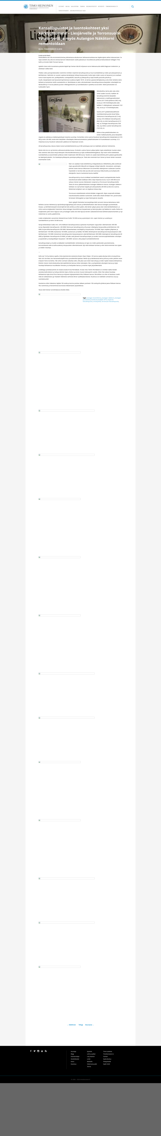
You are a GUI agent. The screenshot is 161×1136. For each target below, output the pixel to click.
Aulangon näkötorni (108, 298)
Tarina (82, 6)
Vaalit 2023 (106, 1064)
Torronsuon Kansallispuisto (110, 301)
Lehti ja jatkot (91, 1054)
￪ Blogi (80, 1025)
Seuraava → (89, 1025)
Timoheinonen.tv (112, 6)
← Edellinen (71, 1025)
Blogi (68, 6)
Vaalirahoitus (107, 1059)
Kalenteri (74, 6)
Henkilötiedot (75, 1059)
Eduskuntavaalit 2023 (78, 10)
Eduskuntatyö (91, 6)
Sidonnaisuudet (92, 1064)
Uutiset (61, 6)
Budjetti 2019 (102, 300)
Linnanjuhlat (97, 301)
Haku (132, 6)
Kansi (72, 1061)
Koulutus (73, 1064)
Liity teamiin (91, 1056)
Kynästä (101, 6)
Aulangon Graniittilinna (94, 298)
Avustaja (73, 1051)
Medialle (89, 1061)
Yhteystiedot (64, 10)
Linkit (88, 1059)
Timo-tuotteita (107, 1051)
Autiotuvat (94, 300)
